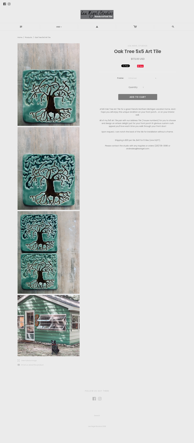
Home (20, 37)
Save (141, 66)
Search (97, 415)
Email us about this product (31, 365)
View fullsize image (27, 361)
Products (28, 37)
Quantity (133, 87)
